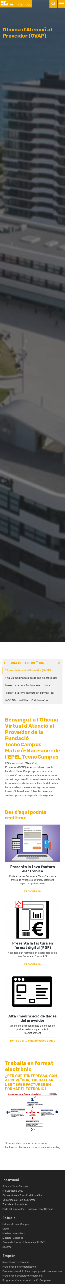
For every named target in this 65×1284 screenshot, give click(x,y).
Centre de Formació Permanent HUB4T (23, 1242)
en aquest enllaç (50, 1147)
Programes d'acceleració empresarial (22, 1275)
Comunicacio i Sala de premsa (19, 1200)
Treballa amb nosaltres (14, 1204)
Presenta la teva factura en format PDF (29, 692)
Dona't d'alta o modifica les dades (32, 1040)
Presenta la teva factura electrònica (27, 685)
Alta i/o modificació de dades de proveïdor (31, 677)
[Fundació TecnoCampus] (16, 3)
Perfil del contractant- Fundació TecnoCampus (27, 1209)
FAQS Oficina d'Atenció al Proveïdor (27, 700)
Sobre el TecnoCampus (15, 1186)
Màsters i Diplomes (12, 1237)
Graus (5, 1228)
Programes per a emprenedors (19, 1266)
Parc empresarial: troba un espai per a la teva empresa (32, 1271)
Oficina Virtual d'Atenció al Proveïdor (22, 1195)
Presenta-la (32, 891)
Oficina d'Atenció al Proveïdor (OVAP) (28, 670)
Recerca (7, 1247)
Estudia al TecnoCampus (15, 1224)
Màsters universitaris (13, 1233)
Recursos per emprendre (15, 1262)
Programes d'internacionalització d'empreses (27, 1280)
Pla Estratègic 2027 (12, 1190)
